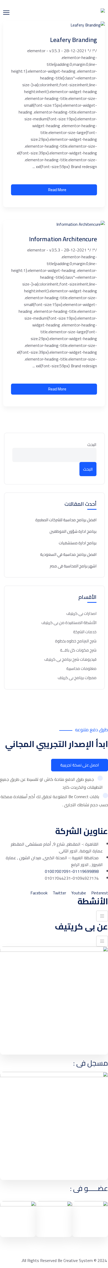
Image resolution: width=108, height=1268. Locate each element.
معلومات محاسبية (81, 668)
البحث (91, 444)
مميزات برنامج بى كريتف (77, 677)
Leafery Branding (73, 40)
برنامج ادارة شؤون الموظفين (73, 531)
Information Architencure (63, 239)
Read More (57, 190)
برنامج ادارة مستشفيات (77, 543)
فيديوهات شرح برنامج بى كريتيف (70, 659)
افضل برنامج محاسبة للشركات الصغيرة (65, 520)
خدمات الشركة (84, 632)
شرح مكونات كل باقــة (78, 650)
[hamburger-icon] (102, 916)
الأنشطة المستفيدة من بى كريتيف (68, 622)
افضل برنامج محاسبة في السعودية (68, 554)
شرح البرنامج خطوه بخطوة (75, 641)
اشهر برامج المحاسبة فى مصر (73, 566)
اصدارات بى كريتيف (81, 613)
